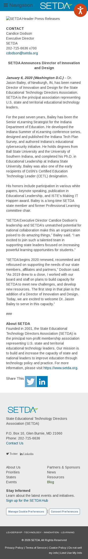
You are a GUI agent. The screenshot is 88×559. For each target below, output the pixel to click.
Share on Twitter (30, 381)
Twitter (13, 453)
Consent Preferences (64, 511)
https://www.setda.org (60, 368)
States (11, 477)
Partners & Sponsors (63, 467)
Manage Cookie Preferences (26, 511)
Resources (55, 477)
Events (11, 482)
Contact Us (14, 443)
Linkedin (27, 454)
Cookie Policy (57, 547)
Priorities (13, 472)
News (51, 472)
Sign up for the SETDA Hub (27, 500)
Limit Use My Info (71, 552)
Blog (50, 482)
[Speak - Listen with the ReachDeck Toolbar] (80, 10)
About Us (13, 467)
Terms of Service (36, 547)
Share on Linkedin (42, 381)
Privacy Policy (14, 547)
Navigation (20, 5)
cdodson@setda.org (22, 53)
